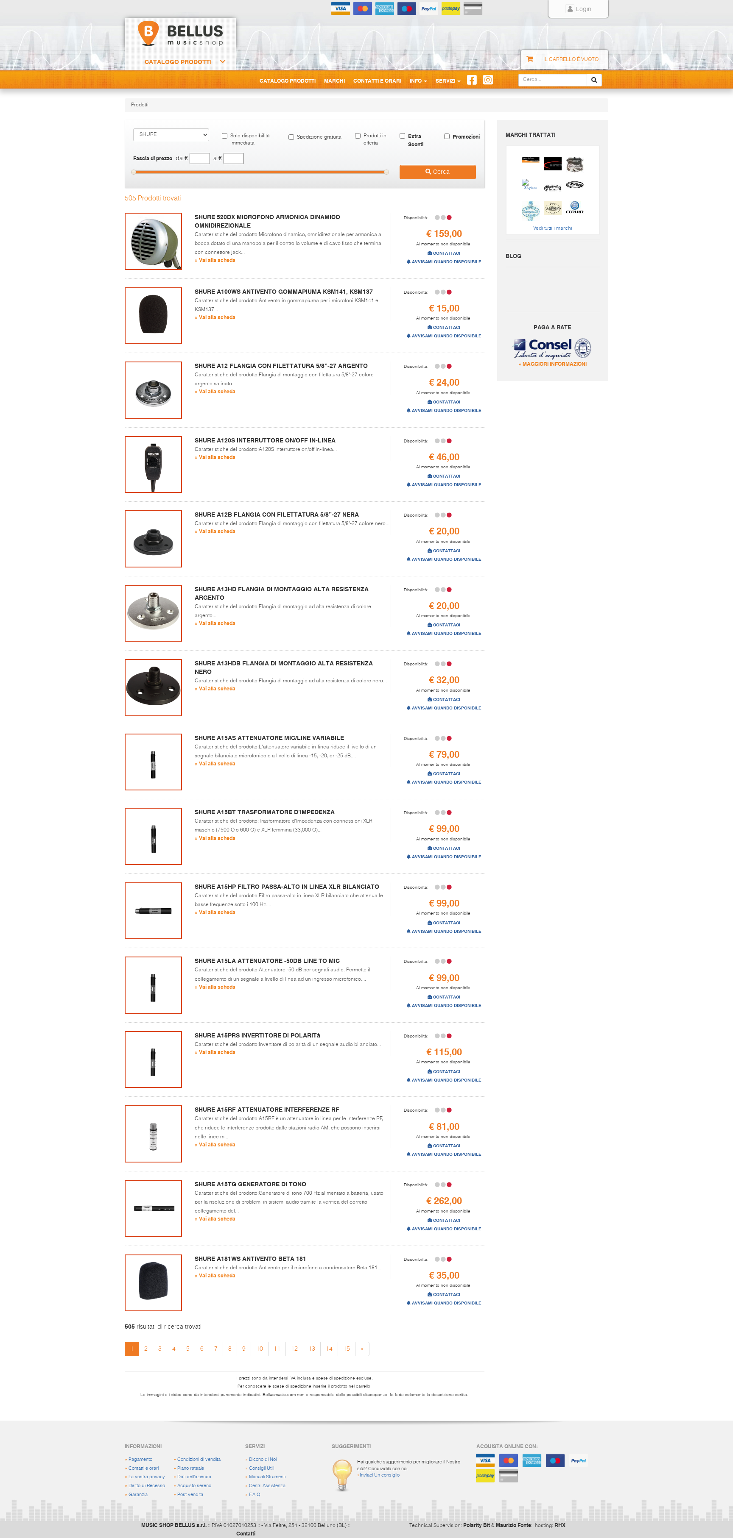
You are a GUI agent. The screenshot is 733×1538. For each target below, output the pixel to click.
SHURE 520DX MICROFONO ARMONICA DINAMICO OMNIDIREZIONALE (267, 221)
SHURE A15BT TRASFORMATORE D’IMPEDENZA (265, 812)
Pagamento (140, 1459)
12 (294, 1349)
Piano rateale (190, 1468)
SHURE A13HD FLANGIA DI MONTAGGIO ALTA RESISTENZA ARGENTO (282, 593)
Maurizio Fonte (513, 1524)
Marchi (334, 80)
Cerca (440, 172)
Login (582, 9)
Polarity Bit (476, 1524)
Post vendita (190, 1494)
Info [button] (416, 80)
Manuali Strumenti (267, 1476)
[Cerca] (594, 80)
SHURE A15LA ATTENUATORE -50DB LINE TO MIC (267, 961)
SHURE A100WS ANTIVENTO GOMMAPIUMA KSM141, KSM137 (284, 291)
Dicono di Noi (263, 1459)
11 (277, 1349)
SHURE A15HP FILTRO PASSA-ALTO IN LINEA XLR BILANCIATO (287, 886)
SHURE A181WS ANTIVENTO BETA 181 (250, 1259)
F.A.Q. (255, 1494)
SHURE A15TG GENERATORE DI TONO (250, 1184)
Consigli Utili (261, 1468)
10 (259, 1349)
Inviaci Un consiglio (380, 1475)
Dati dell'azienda (194, 1476)
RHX (559, 1524)
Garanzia (138, 1494)
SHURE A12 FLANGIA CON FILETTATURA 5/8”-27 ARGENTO (281, 366)
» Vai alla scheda (215, 259)
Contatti (245, 1533)
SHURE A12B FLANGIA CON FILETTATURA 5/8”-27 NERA (277, 514)
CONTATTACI (446, 253)
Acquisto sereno (194, 1485)
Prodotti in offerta (375, 139)
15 (346, 1349)
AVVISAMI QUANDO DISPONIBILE (446, 261)
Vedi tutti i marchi (552, 228)
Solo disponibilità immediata (250, 139)
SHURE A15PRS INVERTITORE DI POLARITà (257, 1035)
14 (329, 1349)
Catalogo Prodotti (178, 62)
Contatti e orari (144, 1468)
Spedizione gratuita (319, 137)
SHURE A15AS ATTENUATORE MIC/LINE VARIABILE (269, 738)
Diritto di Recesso (147, 1485)
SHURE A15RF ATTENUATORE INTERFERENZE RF (267, 1109)
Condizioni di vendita (199, 1459)
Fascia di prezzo (152, 158)
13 (311, 1349)
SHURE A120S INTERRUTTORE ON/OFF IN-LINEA (265, 440)
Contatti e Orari (377, 80)
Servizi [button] (446, 80)
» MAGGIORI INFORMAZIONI (552, 363)
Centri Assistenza (267, 1485)
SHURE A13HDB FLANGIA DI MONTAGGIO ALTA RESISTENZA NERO (284, 667)
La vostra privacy (147, 1476)
